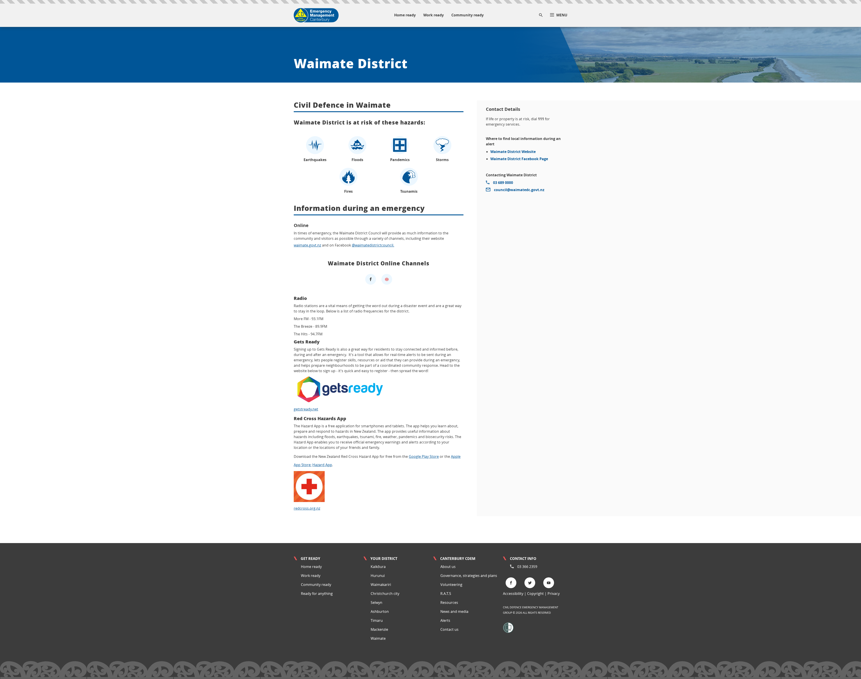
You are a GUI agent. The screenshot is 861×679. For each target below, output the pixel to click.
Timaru (377, 620)
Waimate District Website (513, 151)
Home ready (311, 566)
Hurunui (378, 575)
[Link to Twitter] (531, 582)
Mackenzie (379, 629)
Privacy (554, 593)
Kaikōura (378, 566)
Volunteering (451, 584)
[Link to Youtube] (550, 582)
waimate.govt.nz (307, 245)
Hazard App (322, 464)
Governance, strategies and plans (468, 575)
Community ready (316, 584)
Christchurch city (385, 593)
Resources (449, 602)
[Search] (541, 15)
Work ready (310, 575)
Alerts (445, 620)
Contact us (449, 629)
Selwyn (376, 602)
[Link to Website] (387, 279)
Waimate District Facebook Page (519, 158)
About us (448, 566)
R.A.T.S (445, 593)
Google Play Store (424, 456)
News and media (454, 611)
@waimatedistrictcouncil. (373, 245)
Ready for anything (317, 593)
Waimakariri (381, 584)
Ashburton (380, 611)
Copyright (535, 593)
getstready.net (306, 409)
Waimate (378, 638)
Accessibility (513, 593)
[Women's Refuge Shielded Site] (508, 627)
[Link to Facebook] (371, 279)
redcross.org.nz (307, 508)
